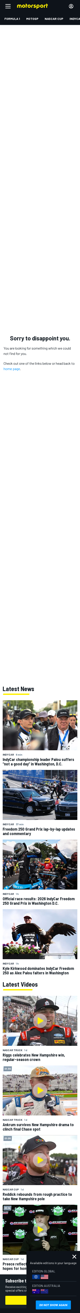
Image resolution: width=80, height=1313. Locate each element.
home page (12, 369)
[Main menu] (8, 6)
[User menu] (71, 6)
